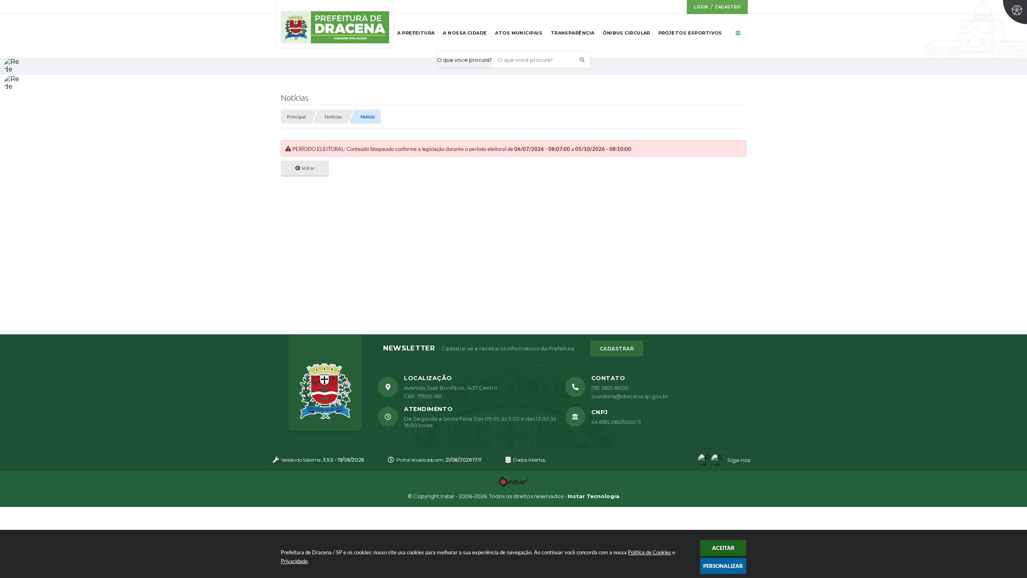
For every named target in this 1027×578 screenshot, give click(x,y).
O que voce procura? (464, 60)
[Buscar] (582, 60)
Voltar (307, 168)
